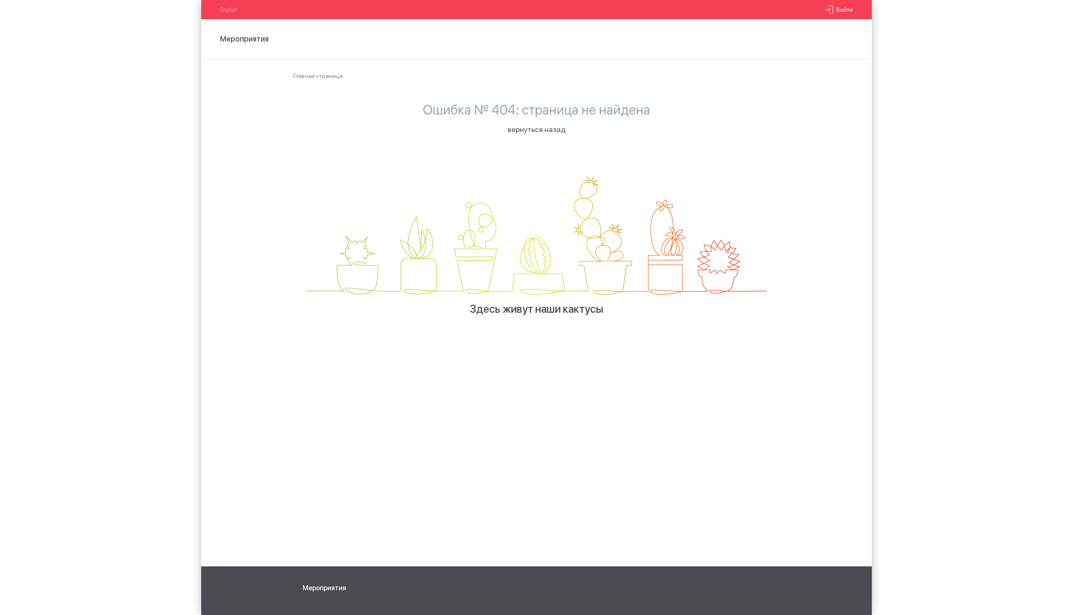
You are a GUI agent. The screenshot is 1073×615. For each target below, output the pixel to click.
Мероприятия (324, 588)
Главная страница (318, 76)
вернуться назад (537, 129)
